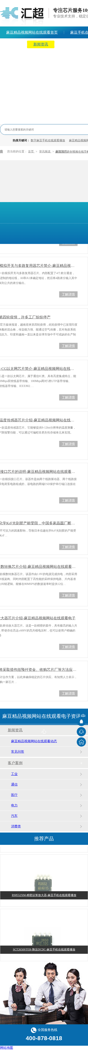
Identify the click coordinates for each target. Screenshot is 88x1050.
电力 (14, 805)
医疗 (14, 795)
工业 (14, 774)
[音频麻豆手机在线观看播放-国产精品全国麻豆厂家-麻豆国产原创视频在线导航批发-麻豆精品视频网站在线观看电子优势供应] (22, 16)
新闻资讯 (40, 44)
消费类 (16, 826)
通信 (14, 784)
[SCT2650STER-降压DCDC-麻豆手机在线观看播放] (44, 940)
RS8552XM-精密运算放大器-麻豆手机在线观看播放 (44, 893)
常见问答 (17, 751)
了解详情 (68, 294)
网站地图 (6, 1047)
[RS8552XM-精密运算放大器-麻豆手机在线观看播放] (44, 886)
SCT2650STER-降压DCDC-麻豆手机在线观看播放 (44, 948)
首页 (31, 151)
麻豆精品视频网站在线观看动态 (34, 741)
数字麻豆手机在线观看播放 (48, 140)
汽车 (14, 816)
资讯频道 (45, 151)
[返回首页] (81, 742)
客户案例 (15, 763)
